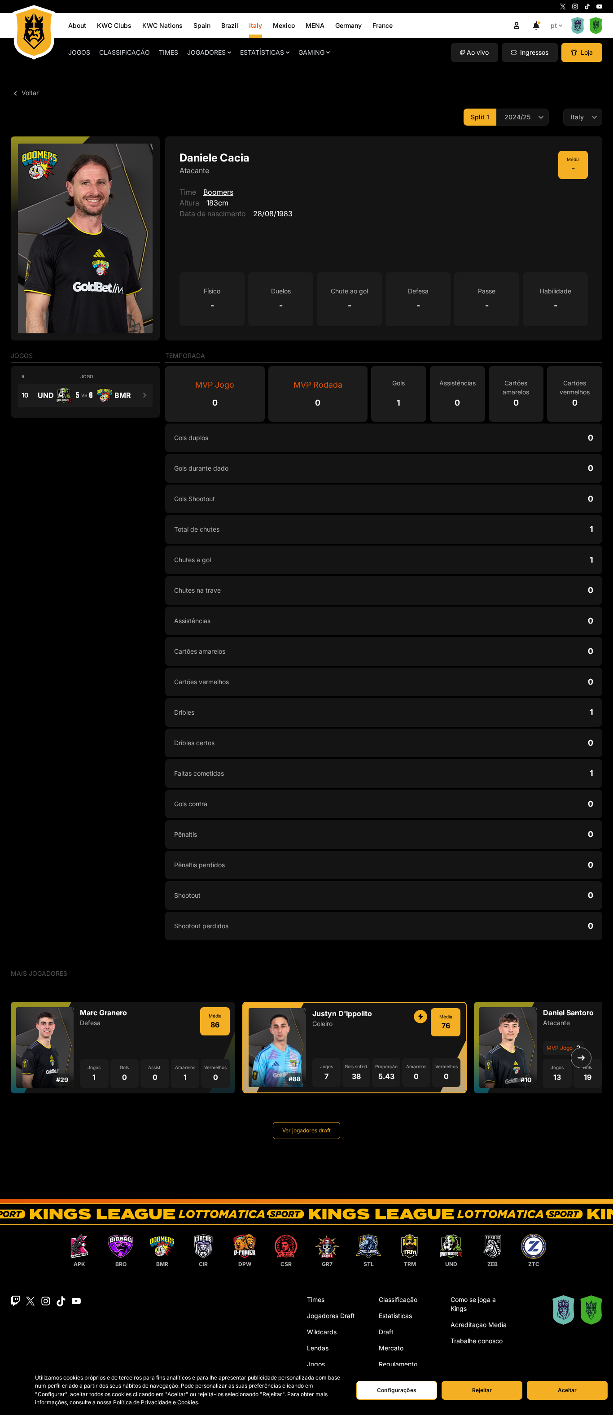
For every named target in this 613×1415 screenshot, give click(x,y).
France (382, 25)
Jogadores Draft (331, 1315)
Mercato (391, 1348)
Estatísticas (262, 52)
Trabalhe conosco (477, 1341)
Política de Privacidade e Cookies (155, 1402)
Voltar (29, 92)
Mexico (284, 25)
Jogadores (206, 52)
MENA (315, 25)
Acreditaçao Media (479, 1324)
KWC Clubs (114, 25)
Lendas (317, 1348)
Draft (386, 1332)
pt (554, 25)
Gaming (311, 52)
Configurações (396, 1390)
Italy (255, 25)
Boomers (218, 192)
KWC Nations (162, 25)
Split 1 (480, 117)
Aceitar (567, 1390)
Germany (348, 25)
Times (168, 52)
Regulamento (398, 1364)
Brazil (229, 25)
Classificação (124, 52)
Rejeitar (482, 1390)
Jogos (79, 52)
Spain (201, 25)
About (77, 25)
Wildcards (322, 1332)
